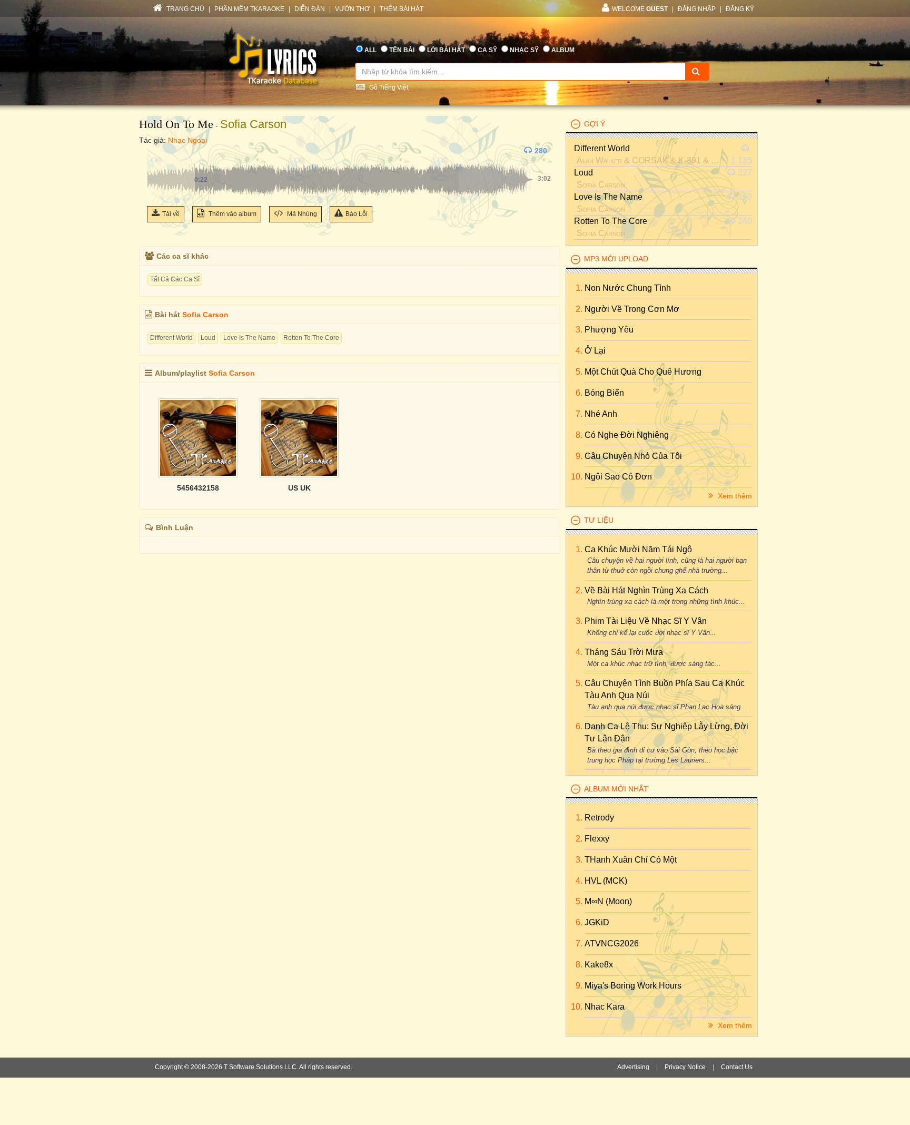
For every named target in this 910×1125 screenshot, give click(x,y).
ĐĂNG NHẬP (697, 9)
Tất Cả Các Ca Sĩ (175, 279)
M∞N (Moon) (608, 901)
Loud (208, 337)
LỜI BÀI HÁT (446, 50)
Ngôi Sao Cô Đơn (618, 476)
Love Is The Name (249, 337)
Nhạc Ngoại (187, 140)
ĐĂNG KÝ (740, 9)
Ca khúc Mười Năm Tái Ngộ (638, 549)
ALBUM (563, 50)
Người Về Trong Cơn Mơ (632, 309)
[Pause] (157, 150)
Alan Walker (599, 160)
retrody (599, 817)
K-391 (689, 160)
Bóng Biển (604, 392)
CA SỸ (487, 50)
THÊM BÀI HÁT (401, 9)
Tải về (171, 214)
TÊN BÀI (401, 50)
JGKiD (597, 922)
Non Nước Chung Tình (628, 287)
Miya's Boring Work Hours (633, 985)
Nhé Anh (601, 413)
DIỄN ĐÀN (309, 9)
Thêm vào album (231, 214)
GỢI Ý (594, 124)
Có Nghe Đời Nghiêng (627, 435)
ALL (370, 50)
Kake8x (599, 964)
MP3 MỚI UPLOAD (616, 259)
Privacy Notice (685, 1067)
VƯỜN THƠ (352, 9)
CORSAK (650, 160)
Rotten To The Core (311, 337)
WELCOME (640, 9)
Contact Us (737, 1067)
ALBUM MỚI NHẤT (616, 789)
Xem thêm (734, 496)
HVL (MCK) (606, 880)
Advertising (633, 1067)
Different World (171, 337)
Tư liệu (599, 520)
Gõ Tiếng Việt (388, 87)
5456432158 (198, 488)
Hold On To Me (176, 124)
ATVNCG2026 (612, 943)
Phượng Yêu (609, 329)
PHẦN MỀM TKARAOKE (249, 9)
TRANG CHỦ (184, 9)
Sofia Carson (253, 124)
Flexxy (597, 838)
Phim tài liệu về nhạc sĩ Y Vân (646, 621)
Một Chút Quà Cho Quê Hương (643, 371)
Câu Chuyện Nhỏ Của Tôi (633, 456)
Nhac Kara (605, 1006)
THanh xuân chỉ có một (631, 859)
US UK (299, 488)
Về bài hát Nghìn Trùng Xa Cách (646, 590)
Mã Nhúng (301, 214)
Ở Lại (595, 350)
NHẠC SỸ (524, 50)
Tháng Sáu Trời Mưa (624, 652)
